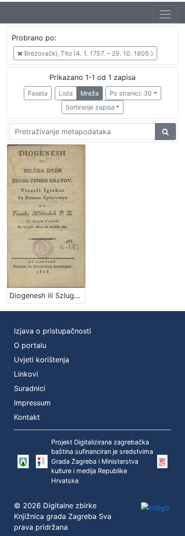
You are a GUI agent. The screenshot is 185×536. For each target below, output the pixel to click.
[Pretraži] (165, 131)
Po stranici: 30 (131, 93)
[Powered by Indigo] (155, 507)
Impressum (32, 402)
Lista (66, 93)
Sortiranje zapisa (90, 107)
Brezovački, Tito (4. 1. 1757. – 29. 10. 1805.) (87, 53)
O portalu (30, 345)
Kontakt (27, 417)
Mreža (89, 93)
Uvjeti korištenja (41, 359)
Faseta (38, 93)
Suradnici (29, 388)
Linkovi (26, 373)
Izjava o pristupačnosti (52, 330)
